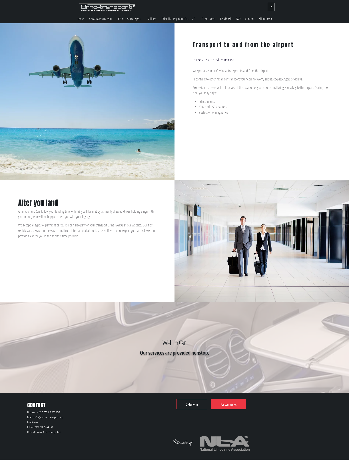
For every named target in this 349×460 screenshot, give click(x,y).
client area (265, 18)
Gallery (151, 18)
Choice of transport (129, 18)
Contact (249, 18)
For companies (228, 404)
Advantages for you (100, 18)
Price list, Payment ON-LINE (178, 18)
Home (80, 18)
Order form (208, 18)
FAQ (238, 18)
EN (271, 7)
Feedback (226, 18)
